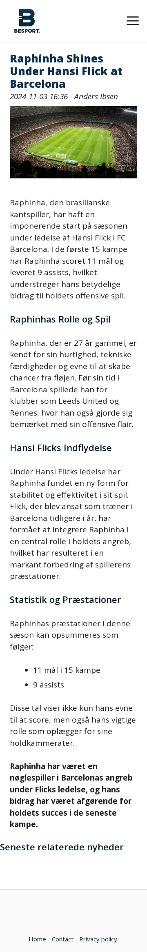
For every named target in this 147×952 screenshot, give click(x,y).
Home (37, 939)
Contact (63, 939)
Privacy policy (98, 939)
